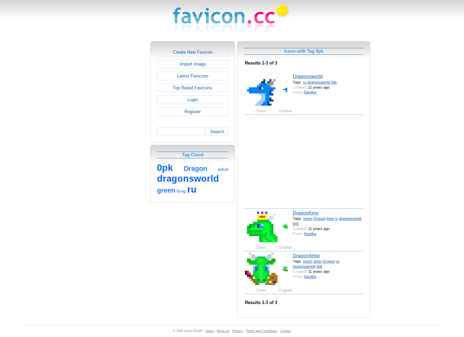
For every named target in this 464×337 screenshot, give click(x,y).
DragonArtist (306, 255)
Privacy (237, 331)
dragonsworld (318, 82)
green (308, 218)
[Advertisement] (121, 143)
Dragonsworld (308, 76)
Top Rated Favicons (192, 87)
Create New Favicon (193, 52)
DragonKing (305, 212)
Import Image (193, 64)
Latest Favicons (193, 75)
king (330, 218)
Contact (285, 331)
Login (193, 99)
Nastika (310, 92)
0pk (334, 82)
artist (318, 261)
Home (210, 331)
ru (304, 82)
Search (217, 131)
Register (192, 111)
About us (223, 331)
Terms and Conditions (261, 331)
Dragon (320, 218)
